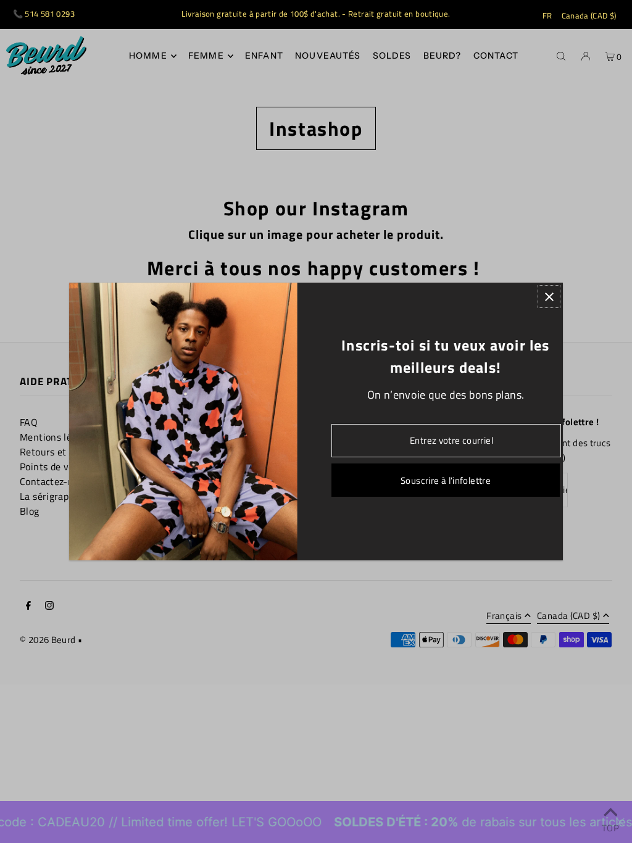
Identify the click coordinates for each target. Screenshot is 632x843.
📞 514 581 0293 (44, 13)
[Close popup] (549, 296)
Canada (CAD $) (589, 15)
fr (547, 15)
